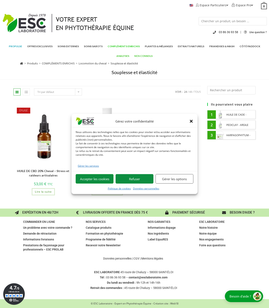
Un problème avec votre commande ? (47, 227)
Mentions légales (152, 258)
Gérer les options (174, 179)
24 (185, 92)
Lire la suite (43, 191)
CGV (136, 258)
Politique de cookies (119, 188)
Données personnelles (146, 188)
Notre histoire (208, 227)
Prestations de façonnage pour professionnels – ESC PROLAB (43, 247)
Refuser (134, 179)
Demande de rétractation (40, 233)
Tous (197, 92)
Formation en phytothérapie (104, 233)
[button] (191, 121)
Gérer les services (88, 166)
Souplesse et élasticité (124, 63)
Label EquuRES (158, 239)
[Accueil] (21, 63)
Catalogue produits (98, 227)
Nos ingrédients (158, 233)
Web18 (174, 303)
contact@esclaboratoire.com (148, 277)
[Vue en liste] (26, 91)
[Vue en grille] (17, 91)
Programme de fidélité (101, 239)
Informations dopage (162, 227)
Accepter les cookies (94, 179)
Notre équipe (208, 233)
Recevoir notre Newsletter (103, 245)
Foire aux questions (212, 245)
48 (190, 92)
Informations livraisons (38, 239)
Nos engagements (211, 239)
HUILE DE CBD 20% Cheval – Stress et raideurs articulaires (43, 173)
